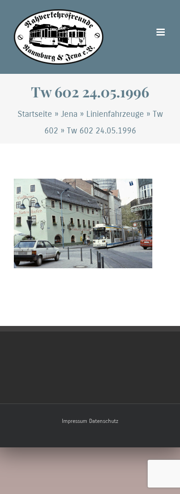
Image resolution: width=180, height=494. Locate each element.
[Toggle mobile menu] (161, 32)
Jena (69, 114)
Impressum (74, 421)
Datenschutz (103, 421)
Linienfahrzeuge (115, 114)
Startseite (35, 114)
